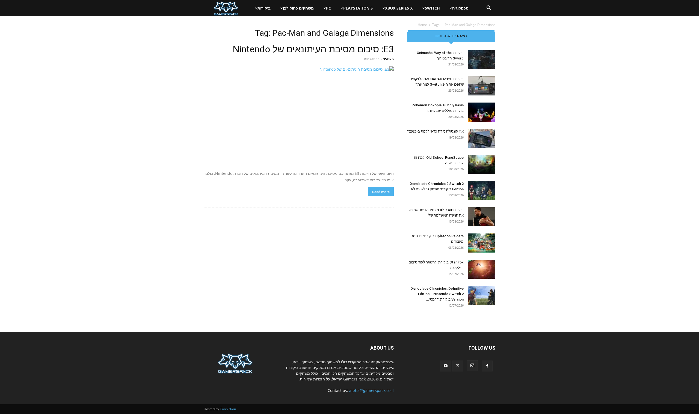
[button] (488, 8)
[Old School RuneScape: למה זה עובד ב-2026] (481, 164)
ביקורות (264, 8)
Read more (381, 192)
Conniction (228, 409)
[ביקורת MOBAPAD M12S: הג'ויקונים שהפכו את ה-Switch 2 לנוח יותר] (481, 85)
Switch (432, 8)
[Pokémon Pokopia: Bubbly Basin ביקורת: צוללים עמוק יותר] (481, 112)
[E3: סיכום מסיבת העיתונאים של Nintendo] (299, 116)
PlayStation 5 (358, 8)
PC (328, 8)
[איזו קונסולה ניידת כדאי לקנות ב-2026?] (481, 138)
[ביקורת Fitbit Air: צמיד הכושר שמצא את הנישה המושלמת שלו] (481, 216)
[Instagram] (472, 365)
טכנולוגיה (460, 8)
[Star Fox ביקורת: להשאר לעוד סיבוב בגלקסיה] (481, 269)
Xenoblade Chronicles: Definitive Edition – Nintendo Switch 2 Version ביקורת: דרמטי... (437, 293)
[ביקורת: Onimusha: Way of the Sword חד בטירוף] (481, 59)
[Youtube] (445, 366)
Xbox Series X (399, 8)
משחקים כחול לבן (298, 8)
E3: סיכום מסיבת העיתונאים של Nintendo (313, 49)
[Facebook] (487, 366)
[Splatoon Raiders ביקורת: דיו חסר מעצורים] (481, 243)
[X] (457, 366)
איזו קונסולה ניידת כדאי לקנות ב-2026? (435, 131)
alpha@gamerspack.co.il (371, 390)
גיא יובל (388, 59)
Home (422, 24)
